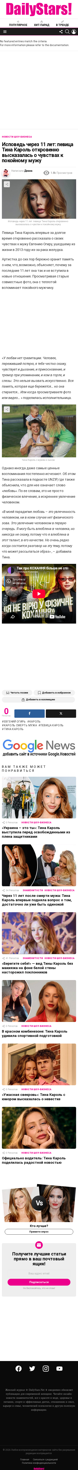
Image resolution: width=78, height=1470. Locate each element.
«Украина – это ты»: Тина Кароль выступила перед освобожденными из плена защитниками (36, 832)
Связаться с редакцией (45, 1459)
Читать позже (19, 692)
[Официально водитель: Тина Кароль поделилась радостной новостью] (39, 1128)
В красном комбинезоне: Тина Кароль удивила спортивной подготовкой (34, 1033)
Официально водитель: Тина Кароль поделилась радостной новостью (34, 1160)
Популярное (18, 25)
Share (7, 184)
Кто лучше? (39, 1226)
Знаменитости (33, 890)
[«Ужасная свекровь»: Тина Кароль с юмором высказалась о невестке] (39, 1064)
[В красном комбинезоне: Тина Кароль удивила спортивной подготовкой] (39, 1001)
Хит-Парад (41, 25)
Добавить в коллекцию (40, 699)
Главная (24, 1459)
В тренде (62, 25)
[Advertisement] (39, 90)
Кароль (35, 721)
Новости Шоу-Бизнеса (36, 822)
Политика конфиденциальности (39, 1463)
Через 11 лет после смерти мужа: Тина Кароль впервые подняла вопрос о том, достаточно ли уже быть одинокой (37, 900)
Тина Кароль (13, 729)
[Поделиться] (29, 713)
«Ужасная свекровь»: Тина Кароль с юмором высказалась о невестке (33, 1096)
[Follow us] (61, 31)
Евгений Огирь (15, 721)
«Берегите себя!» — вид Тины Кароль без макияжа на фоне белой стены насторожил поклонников (37, 967)
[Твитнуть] (61, 713)
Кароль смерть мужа (20, 725)
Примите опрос (39, 1231)
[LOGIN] (74, 31)
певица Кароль (52, 725)
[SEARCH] (67, 31)
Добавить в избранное (56, 692)
